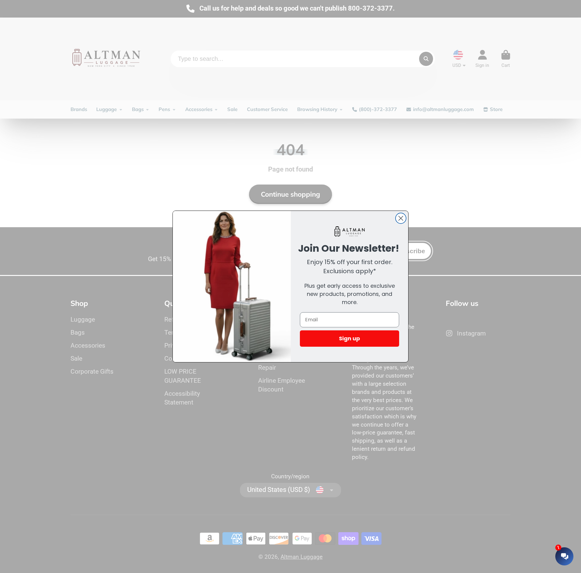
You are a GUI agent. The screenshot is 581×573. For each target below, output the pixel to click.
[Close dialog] (401, 218)
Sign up (349, 338)
